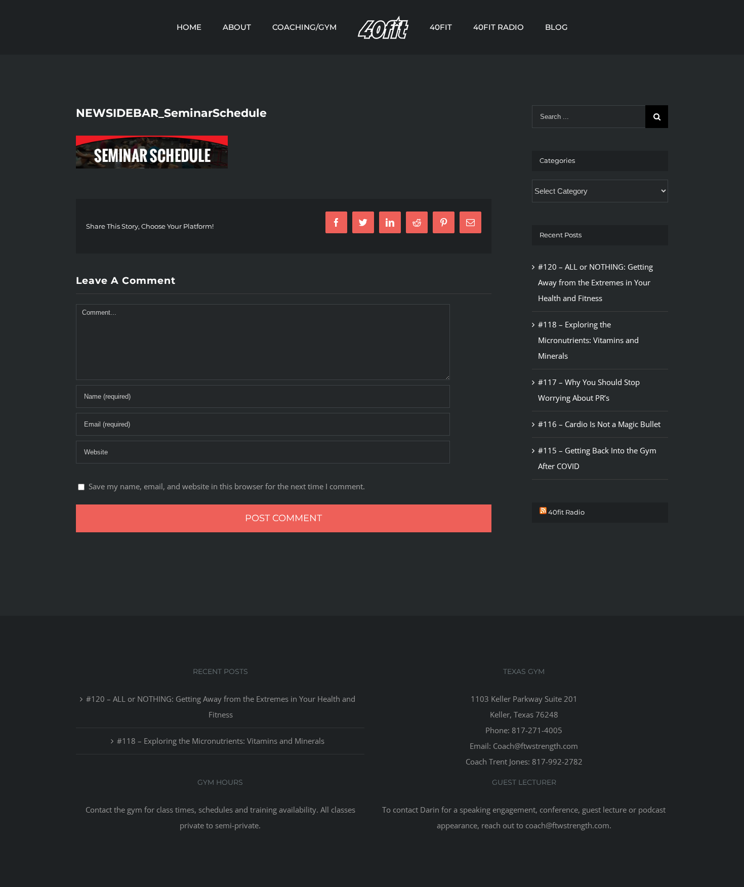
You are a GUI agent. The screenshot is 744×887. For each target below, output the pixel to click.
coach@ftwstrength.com (567, 825)
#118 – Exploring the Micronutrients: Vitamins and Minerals (588, 340)
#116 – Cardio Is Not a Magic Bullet (599, 424)
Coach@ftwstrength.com (535, 746)
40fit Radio (566, 512)
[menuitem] (221, 27)
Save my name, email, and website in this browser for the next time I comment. (227, 486)
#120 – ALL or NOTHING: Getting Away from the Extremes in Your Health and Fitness (595, 282)
